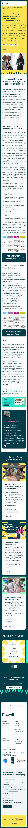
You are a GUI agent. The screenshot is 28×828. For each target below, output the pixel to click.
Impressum (17, 752)
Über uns (17, 723)
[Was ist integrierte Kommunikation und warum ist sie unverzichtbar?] (14, 472)
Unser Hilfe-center (19, 731)
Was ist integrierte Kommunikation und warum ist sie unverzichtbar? (14, 486)
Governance (11, 132)
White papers (18, 745)
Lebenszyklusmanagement (16, 140)
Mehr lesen (14, 823)
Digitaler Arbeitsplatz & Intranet (12, 564)
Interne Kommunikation (10, 509)
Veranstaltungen (18, 741)
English (4, 749)
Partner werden (5, 740)
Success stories (18, 743)
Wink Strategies (12, 755)
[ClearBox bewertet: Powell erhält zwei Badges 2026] (14, 585)
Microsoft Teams (13, 44)
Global (14, 619)
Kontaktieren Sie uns (19, 725)
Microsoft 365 (13, 285)
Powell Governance (6, 725)
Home (3, 7)
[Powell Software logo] (5, 4)
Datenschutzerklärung (7, 752)
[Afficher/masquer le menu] (25, 3)
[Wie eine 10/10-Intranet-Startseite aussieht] (14, 530)
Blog (8, 7)
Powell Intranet (8, 567)
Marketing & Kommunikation (11, 512)
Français (9, 749)
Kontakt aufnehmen (13, 687)
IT (7, 44)
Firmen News (8, 619)
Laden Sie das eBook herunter (10, 390)
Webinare (17, 739)
